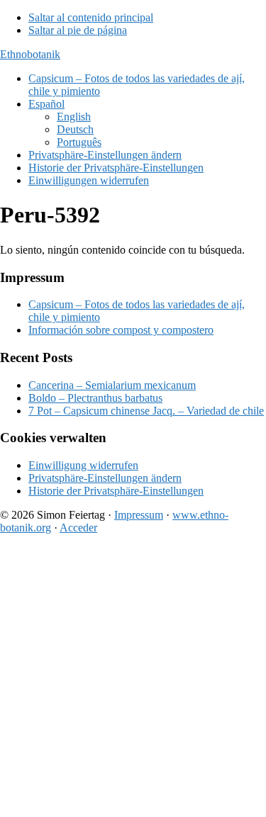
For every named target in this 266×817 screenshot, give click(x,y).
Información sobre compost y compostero (121, 330)
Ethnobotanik (30, 54)
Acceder (78, 528)
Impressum (138, 515)
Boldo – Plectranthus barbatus (95, 398)
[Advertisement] (133, 678)
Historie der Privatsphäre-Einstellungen (116, 491)
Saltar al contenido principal (90, 17)
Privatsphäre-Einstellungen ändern (105, 478)
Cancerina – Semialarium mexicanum (112, 385)
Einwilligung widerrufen (83, 465)
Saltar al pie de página (77, 30)
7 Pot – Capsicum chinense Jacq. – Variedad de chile (146, 411)
